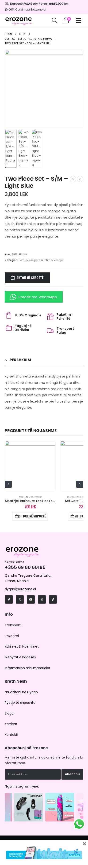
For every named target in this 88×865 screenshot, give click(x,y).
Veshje (58, 260)
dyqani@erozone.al (20, 589)
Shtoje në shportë (30, 277)
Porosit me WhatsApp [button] (38, 296)
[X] (20, 599)
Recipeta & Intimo (40, 260)
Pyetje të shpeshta (20, 702)
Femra (23, 260)
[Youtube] (31, 599)
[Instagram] (42, 599)
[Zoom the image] (28, 795)
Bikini (22, 496)
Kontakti (11, 734)
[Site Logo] (19, 20)
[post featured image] (30, 466)
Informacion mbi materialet (27, 668)
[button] (54, 20)
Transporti (13, 625)
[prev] (73, 179)
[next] (80, 179)
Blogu (9, 713)
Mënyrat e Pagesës (20, 657)
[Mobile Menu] (79, 20)
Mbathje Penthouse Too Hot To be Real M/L (38, 501)
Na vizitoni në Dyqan (21, 692)
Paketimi (12, 636)
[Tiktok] (53, 599)
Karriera (11, 724)
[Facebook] (9, 599)
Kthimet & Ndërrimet (22, 646)
